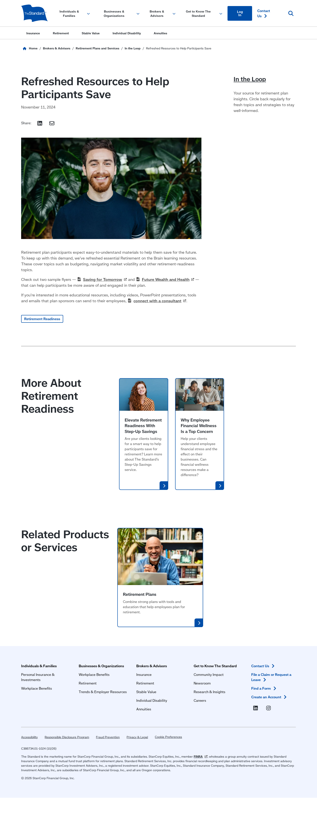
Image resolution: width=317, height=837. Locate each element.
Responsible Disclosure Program (67, 737)
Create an (266, 697)
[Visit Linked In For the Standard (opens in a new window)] (256, 708)
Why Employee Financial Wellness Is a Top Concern (199, 425)
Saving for (102, 279)
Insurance (144, 674)
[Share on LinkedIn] (39, 123)
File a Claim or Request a (271, 677)
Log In (240, 13)
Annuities (143, 709)
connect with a (157, 300)
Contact (263, 13)
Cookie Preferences (168, 737)
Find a (261, 688)
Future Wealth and (166, 279)
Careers (200, 700)
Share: (26, 123)
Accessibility (29, 737)
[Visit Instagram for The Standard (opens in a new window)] (269, 708)
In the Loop (250, 79)
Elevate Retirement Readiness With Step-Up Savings (143, 425)
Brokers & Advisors (151, 666)
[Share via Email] (51, 123)
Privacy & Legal (137, 737)
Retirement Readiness (42, 318)
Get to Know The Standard (215, 666)
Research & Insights (209, 691)
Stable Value (146, 691)
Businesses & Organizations (101, 666)
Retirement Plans (139, 594)
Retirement (88, 683)
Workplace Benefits (36, 688)
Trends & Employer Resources (103, 691)
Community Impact (209, 674)
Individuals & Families (39, 666)
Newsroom (202, 683)
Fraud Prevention (108, 737)
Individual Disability (151, 700)
